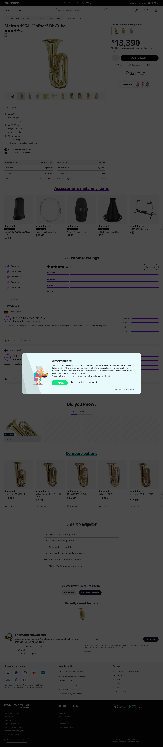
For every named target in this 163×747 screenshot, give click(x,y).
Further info (92, 382)
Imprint (118, 389)
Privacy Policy (129, 389)
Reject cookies (77, 382)
